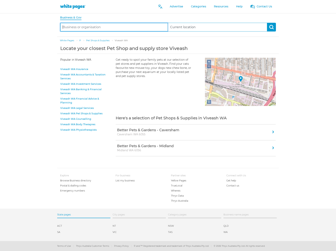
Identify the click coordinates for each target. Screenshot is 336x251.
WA (225, 232)
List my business (125, 180)
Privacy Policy (121, 246)
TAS (170, 232)
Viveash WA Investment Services (80, 83)
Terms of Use (64, 246)
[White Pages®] (72, 6)
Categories (198, 6)
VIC (115, 232)
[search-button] (271, 27)
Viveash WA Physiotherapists (78, 129)
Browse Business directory (75, 180)
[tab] (72, 18)
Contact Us (264, 6)
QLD (226, 225)
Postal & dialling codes (73, 185)
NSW (171, 225)
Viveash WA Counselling (75, 118)
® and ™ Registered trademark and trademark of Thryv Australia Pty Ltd (171, 246)
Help (239, 6)
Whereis (175, 190)
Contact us (232, 185)
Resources (221, 6)
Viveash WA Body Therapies (77, 124)
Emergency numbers (72, 190)
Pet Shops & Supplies (98, 40)
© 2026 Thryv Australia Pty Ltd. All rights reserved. (239, 246)
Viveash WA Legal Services (77, 108)
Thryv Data (177, 195)
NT (114, 225)
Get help (231, 180)
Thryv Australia (179, 200)
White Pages (67, 40)
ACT (59, 225)
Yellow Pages (178, 180)
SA (58, 232)
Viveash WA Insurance (74, 69)
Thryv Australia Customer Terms (93, 246)
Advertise (176, 6)
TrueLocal (176, 185)
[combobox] (114, 27)
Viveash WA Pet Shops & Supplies (81, 113)
